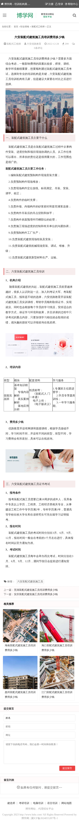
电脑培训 (38, 803)
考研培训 (24, 803)
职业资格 (24, 26)
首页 (16, 26)
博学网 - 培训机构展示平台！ (20, 4)
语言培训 (52, 803)
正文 (49, 26)
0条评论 (38, 48)
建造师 (11, 803)
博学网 (25, 818)
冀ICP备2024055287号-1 (44, 818)
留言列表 (9, 780)
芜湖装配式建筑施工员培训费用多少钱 (36, 590)
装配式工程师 (38, 26)
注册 (50, 4)
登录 (60, 4)
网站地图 (66, 803)
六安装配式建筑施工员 (30, 581)
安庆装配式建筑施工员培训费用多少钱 (36, 594)
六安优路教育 (34, 43)
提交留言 (67, 768)
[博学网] (39, 15)
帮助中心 (73, 4)
